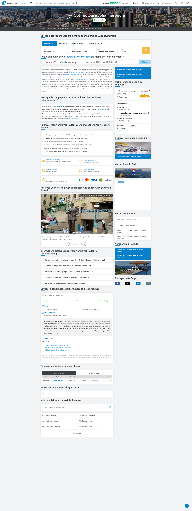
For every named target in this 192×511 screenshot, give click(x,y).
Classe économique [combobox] (95, 43)
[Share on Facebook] (117, 283)
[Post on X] (127, 283)
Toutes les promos (59, 373)
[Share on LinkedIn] (138, 283)
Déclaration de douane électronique (57, 350)
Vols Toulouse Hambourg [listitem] (51, 427)
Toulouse (66, 74)
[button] (99, 20)
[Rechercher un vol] (146, 50)
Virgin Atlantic (79, 79)
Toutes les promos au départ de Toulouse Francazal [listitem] (131, 237)
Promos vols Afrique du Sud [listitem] (126, 220)
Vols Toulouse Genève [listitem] (50, 421)
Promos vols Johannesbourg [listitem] (127, 225)
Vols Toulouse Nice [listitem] (85, 421)
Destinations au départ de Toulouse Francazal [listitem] (129, 75)
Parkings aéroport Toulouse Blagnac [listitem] (129, 156)
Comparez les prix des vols (77, 72)
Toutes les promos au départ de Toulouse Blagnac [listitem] (131, 231)
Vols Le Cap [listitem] (46, 394)
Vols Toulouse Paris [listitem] (49, 415)
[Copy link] (148, 283)
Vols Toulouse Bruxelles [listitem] (87, 415)
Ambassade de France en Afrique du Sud (58, 347)
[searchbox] (56, 3)
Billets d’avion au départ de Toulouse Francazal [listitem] (130, 256)
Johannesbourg (74, 74)
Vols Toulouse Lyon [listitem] (85, 427)
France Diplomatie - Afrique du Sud (57, 345)
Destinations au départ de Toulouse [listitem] (129, 70)
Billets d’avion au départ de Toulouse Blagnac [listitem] (130, 250)
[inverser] (68, 51)
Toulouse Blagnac (102, 114)
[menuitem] (14, 3)
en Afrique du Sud (72, 118)
